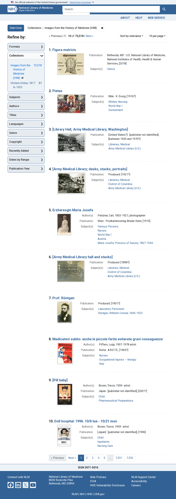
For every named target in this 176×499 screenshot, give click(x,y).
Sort (130, 36)
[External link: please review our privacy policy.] (11, 484)
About (125, 17)
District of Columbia (120, 184)
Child (102, 396)
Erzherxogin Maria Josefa (72, 210)
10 (156, 36)
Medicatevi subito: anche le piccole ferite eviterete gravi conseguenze (107, 339)
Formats (14, 46)
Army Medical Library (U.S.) (124, 148)
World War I (115, 106)
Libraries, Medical (119, 144)
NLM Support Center (143, 477)
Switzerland (115, 110)
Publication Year (19, 168)
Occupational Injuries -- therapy (117, 359)
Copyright (15, 141)
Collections (16, 55)
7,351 (119, 457)
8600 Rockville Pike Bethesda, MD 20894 (61, 481)
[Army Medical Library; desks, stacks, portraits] (89, 169)
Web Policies (98, 477)
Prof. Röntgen (63, 298)
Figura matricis (64, 50)
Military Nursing (117, 101)
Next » (90, 36)
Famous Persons (108, 226)
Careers (136, 485)
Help (138, 17)
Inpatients (103, 441)
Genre (13, 132)
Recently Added (19, 150)
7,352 (129, 457)
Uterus (111, 69)
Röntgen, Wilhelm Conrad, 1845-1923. (120, 313)
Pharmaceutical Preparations (116, 400)
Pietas (57, 91)
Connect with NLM (19, 477)
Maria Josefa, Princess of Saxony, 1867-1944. (125, 243)
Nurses (102, 230)
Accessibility (139, 481)
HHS (89, 494)
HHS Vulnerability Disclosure (107, 485)
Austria (102, 238)
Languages (16, 124)
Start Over (16, 28)
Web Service (156, 17)
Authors (14, 106)
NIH (82, 494)
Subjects (14, 97)
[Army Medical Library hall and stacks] (82, 257)
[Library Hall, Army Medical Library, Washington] (90, 129)
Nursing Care (105, 445)
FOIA (93, 481)
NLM (75, 494)
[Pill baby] (60, 380)
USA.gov (99, 494)
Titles (12, 115)
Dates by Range (19, 159)
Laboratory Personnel (111, 309)
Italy (101, 363)
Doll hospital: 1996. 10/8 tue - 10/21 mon (85, 421)
